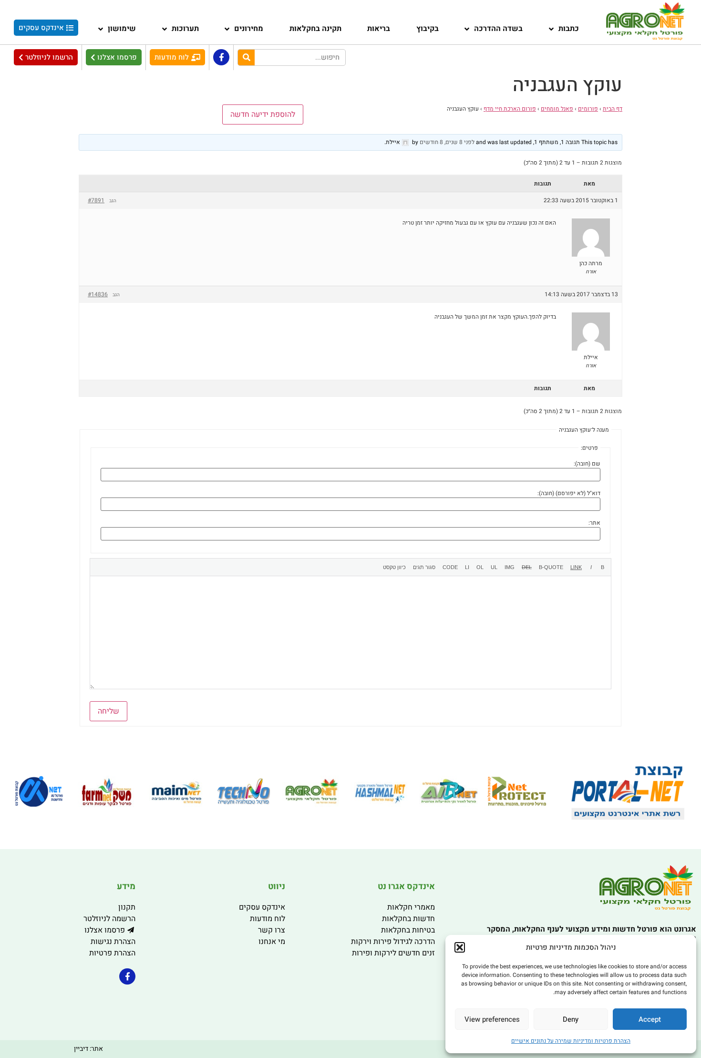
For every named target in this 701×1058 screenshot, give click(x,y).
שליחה (108, 711)
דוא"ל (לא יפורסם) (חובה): (568, 493)
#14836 (98, 294)
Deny (570, 1019)
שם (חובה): (587, 464)
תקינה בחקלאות (315, 28)
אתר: (594, 523)
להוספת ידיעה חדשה (262, 114)
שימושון (122, 28)
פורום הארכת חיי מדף (510, 108)
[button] (459, 947)
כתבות (568, 28)
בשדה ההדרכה (498, 28)
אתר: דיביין (88, 1049)
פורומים (588, 108)
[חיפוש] (246, 57)
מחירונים (248, 28)
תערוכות (185, 28)
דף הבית (612, 108)
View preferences (492, 1019)
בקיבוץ (427, 28)
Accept (650, 1019)
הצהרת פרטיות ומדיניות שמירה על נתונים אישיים (570, 1041)
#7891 (96, 200)
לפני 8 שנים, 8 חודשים (447, 142)
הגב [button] (112, 200)
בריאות (378, 28)
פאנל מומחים (557, 108)
